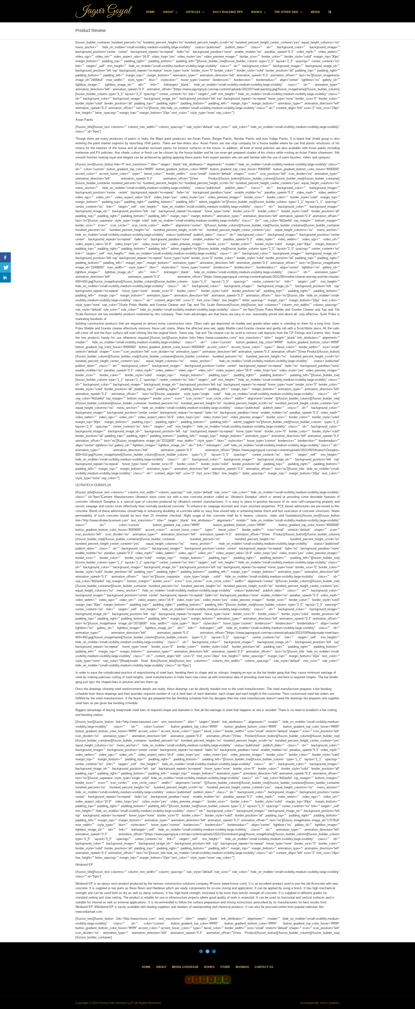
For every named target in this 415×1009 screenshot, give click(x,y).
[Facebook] (201, 951)
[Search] (330, 12)
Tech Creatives (330, 1003)
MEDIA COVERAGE (185, 967)
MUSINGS (242, 967)
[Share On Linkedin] (5, 277)
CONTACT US (264, 967)
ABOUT (161, 967)
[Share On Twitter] (5, 267)
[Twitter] (207, 951)
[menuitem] (150, 12)
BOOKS (209, 967)
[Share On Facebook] (5, 257)
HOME (146, 967)
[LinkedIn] (214, 951)
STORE (225, 967)
